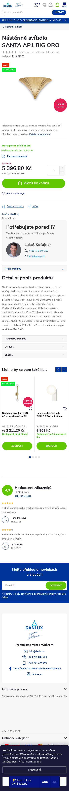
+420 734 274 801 (37, 662)
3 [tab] (36, 457)
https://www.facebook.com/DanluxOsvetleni (37, 668)
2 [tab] (33, 457)
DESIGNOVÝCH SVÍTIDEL (36, 20)
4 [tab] (39, 457)
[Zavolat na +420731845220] (44, 5)
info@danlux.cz (37, 256)
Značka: (10, 214)
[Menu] (64, 4)
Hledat (59, 12)
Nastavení (34, 770)
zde (39, 761)
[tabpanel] (17, 414)
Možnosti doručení (17, 156)
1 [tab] (30, 457)
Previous (58, 369)
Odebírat (56, 585)
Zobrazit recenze (23, 495)
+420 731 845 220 (38, 250)
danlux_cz (37, 674)
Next (64, 369)
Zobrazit (17, 445)
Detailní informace (38, 134)
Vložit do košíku (36, 183)
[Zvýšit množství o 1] (62, 168)
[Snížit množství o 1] (62, 173)
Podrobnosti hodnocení (47, 52)
